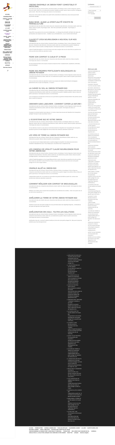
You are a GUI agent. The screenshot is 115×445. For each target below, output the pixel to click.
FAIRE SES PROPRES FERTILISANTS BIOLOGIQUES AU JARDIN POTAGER (52, 72)
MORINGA (7, 55)
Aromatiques (61, 8)
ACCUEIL (7, 14)
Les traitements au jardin (48, 10)
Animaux (43, 121)
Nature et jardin (71, 10)
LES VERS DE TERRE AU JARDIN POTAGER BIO (49, 135)
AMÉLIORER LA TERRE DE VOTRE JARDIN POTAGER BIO (53, 198)
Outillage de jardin (48, 46)
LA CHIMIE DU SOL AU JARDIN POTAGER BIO (48, 88)
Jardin (34, 10)
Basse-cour (71, 121)
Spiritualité (58, 27)
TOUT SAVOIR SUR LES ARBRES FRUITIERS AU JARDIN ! (73, 380)
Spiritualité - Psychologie (68, 27)
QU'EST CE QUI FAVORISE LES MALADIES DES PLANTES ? (94, 234)
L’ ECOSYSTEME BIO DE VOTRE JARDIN (45, 119)
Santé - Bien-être (36, 11)
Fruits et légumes (72, 8)
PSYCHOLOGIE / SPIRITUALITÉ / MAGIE (7, 40)
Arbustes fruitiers (53, 8)
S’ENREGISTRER (7, 16)
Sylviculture (78, 76)
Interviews (70, 26)
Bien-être (43, 26)
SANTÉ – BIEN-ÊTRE (7, 37)
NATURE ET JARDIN (7, 34)
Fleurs (65, 8)
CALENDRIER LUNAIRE (7, 26)
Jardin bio (39, 10)
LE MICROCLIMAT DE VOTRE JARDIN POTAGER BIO (94, 186)
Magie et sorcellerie (68, 172)
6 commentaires (54, 156)
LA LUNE (7, 28)
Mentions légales (7, 67)
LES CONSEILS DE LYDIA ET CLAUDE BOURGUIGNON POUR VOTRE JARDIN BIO (54, 150)
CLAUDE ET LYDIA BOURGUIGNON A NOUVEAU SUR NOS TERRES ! (53, 40)
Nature (65, 10)
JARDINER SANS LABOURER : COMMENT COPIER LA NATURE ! (55, 104)
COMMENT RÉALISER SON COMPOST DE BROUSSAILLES (53, 184)
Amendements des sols (34, 8)
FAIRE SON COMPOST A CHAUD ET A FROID (47, 57)
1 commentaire (44, 60)
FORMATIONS (7, 49)
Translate (92, 13)
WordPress (46, 436)
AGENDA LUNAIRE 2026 (7, 19)
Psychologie (44, 27)
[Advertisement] (94, 46)
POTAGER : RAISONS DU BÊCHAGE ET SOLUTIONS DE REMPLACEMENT (94, 89)
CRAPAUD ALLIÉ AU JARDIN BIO (42, 168)
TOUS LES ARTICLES (7, 22)
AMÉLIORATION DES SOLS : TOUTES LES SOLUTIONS (51, 212)
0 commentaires (57, 11)
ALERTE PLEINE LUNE (7, 31)
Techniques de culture (46, 11)
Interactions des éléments (61, 26)
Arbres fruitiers (44, 8)
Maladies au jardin (59, 10)
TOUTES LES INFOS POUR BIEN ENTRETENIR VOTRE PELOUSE (94, 114)
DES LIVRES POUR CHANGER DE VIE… (7, 52)
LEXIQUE (7, 65)
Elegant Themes (36, 436)
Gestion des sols (50, 26)
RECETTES (7, 63)
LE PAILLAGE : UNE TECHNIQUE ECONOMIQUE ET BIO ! (74, 413)
